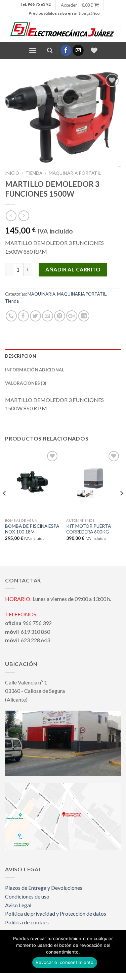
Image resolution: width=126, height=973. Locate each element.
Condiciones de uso (27, 896)
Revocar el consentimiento (64, 962)
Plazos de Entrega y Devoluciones (43, 887)
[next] (121, 507)
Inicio (12, 173)
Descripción (20, 356)
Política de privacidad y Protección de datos (55, 913)
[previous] (4, 507)
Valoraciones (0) (25, 383)
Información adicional (34, 369)
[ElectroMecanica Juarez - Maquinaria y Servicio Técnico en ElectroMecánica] (63, 30)
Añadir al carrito (72, 269)
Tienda (34, 173)
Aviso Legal (18, 905)
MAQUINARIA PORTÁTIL (75, 173)
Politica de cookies (27, 922)
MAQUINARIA (41, 294)
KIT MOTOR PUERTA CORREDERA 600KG (88, 529)
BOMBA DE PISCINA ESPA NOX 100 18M (32, 529)
